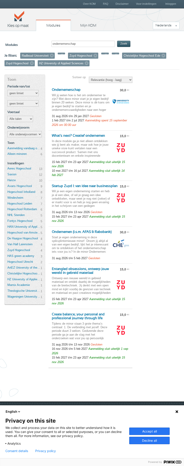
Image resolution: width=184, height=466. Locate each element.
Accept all (149, 431)
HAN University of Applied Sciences (24, 226)
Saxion (11, 174)
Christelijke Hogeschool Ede (24, 273)
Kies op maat (18, 19)
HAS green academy (20, 256)
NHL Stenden (16, 215)
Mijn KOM (88, 25)
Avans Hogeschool (19, 186)
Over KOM (89, 3)
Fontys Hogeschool (20, 221)
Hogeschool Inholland (21, 192)
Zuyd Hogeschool (18, 250)
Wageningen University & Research (24, 296)
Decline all (149, 440)
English (11, 411)
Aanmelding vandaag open (24, 148)
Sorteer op (79, 77)
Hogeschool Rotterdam (22, 209)
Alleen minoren (17, 154)
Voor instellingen (146, 3)
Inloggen (170, 3)
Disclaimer (122, 3)
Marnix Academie (18, 285)
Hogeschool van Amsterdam (24, 232)
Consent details (16, 451)
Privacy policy (45, 451)
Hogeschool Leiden (19, 203)
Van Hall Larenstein (20, 244)
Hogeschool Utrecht (20, 261)
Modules (53, 25)
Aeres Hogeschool (19, 168)
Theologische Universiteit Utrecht (24, 290)
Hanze (11, 180)
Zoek (123, 43)
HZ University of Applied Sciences (24, 279)
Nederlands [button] (163, 25)
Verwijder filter (52, 55)
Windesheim (15, 197)
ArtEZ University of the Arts (24, 267)
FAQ (105, 3)
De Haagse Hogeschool (22, 238)
